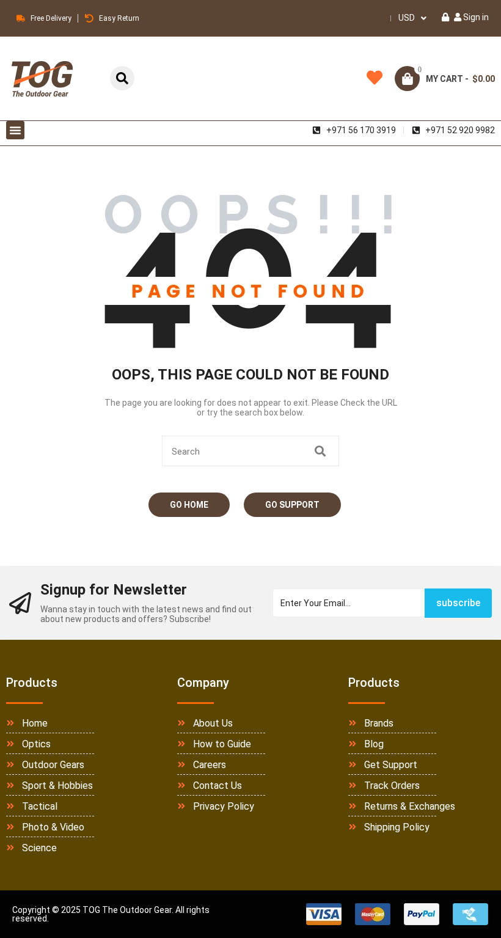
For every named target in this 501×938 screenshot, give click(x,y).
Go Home (189, 505)
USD (406, 18)
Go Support (292, 505)
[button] (15, 130)
